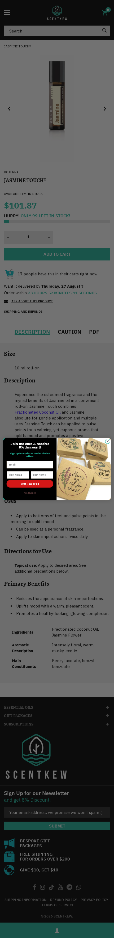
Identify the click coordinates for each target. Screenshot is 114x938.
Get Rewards (30, 484)
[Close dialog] (107, 441)
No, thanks (30, 493)
